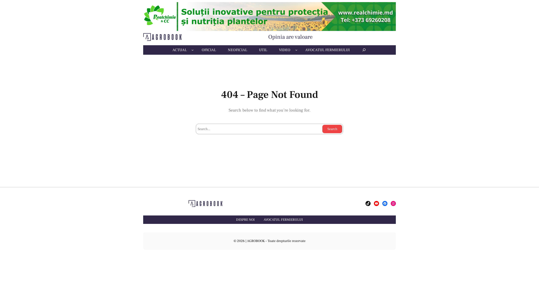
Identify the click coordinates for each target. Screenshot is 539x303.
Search (332, 129)
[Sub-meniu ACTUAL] (192, 50)
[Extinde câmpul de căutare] (364, 49)
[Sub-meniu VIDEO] (296, 50)
